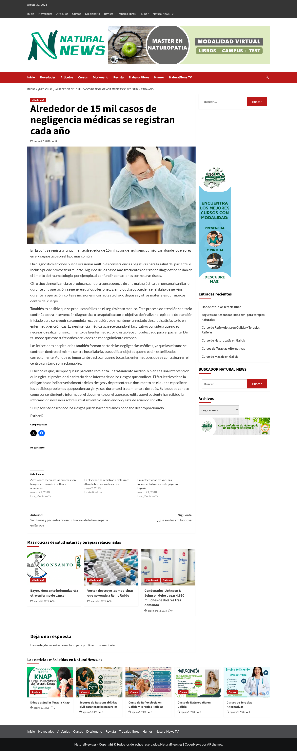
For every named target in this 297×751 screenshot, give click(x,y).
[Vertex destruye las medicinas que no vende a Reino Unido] (111, 567)
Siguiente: (174, 518)
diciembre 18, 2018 (157, 611)
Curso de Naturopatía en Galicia (223, 340)
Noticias (167, 580)
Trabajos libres (126, 13)
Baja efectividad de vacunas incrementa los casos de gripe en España (157, 484)
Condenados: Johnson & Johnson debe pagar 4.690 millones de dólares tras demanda (164, 598)
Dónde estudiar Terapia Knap (221, 307)
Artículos (62, 13)
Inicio (30, 13)
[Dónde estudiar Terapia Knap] (50, 682)
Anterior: (69, 520)
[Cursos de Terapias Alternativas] (247, 682)
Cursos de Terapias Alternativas (223, 348)
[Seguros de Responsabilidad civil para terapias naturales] (99, 682)
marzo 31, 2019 (41, 601)
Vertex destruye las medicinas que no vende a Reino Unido (110, 593)
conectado (68, 645)
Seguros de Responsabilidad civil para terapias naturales (233, 317)
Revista (108, 13)
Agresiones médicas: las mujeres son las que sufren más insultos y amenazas (53, 484)
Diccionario (92, 13)
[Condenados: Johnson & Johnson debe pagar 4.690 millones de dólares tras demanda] (168, 567)
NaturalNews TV (163, 13)
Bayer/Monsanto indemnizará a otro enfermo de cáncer (54, 593)
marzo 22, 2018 (42, 140)
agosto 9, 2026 (90, 712)
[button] (267, 77)
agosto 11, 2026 (41, 708)
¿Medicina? (38, 100)
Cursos (76, 13)
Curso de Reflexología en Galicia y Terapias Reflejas (231, 330)
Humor (144, 13)
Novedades (45, 13)
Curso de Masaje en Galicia (220, 356)
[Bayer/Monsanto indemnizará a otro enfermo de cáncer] (54, 567)
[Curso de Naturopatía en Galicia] (198, 682)
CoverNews (193, 744)
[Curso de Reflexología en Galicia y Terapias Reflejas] (148, 682)
